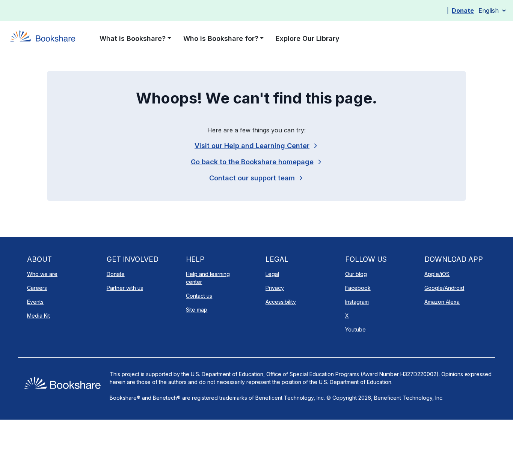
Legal (272, 274)
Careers (37, 288)
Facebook (358, 288)
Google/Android (444, 288)
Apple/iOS (437, 274)
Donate (463, 10)
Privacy (275, 288)
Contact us (199, 295)
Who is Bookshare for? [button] (220, 38)
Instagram (357, 301)
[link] (256, 178)
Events (35, 301)
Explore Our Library (307, 38)
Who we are (42, 274)
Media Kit (38, 315)
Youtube (355, 329)
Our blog (356, 274)
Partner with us (125, 288)
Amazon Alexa (442, 301)
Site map (196, 309)
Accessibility (281, 301)
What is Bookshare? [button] (133, 38)
